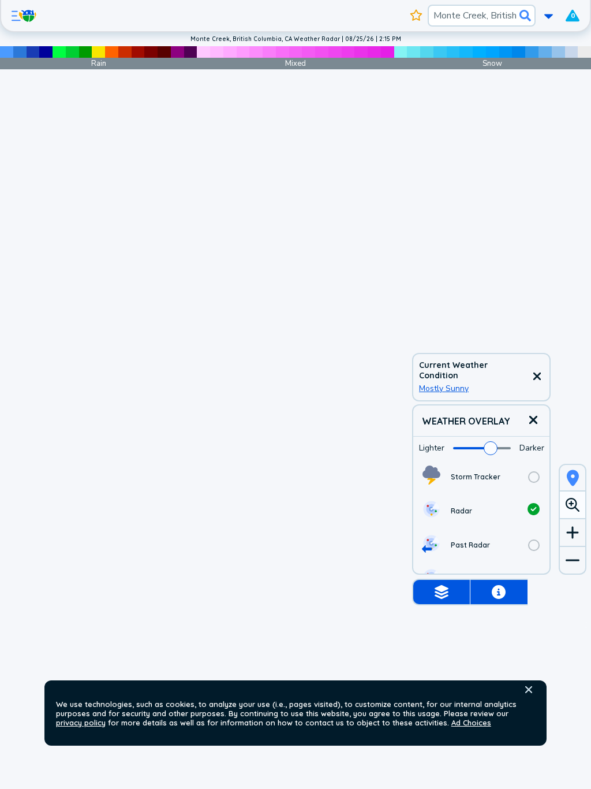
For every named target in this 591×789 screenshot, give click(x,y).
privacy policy (81, 722)
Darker (531, 447)
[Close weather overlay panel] (533, 420)
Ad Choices (471, 722)
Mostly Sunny (444, 388)
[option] (481, 477)
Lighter (431, 447)
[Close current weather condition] (537, 377)
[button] (528, 689)
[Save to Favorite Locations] (416, 16)
